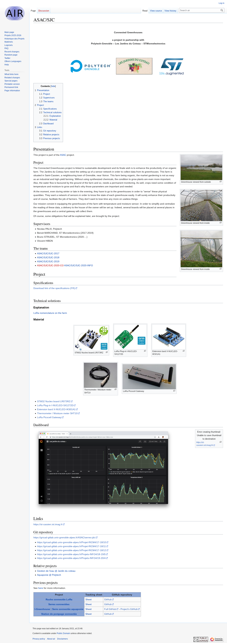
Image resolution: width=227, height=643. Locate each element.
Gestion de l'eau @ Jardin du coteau (56, 571)
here (40, 588)
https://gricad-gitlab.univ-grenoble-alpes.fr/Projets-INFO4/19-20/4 (71, 558)
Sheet (88, 599)
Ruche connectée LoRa (59, 599)
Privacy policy (39, 639)
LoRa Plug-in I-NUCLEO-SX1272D (55, 405)
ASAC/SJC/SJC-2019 (48, 261)
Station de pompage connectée (59, 614)
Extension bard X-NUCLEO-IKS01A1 (56, 409)
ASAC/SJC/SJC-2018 (48, 257)
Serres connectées (58, 604)
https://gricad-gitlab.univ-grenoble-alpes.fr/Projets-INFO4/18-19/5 (71, 554)
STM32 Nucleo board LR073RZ (53, 401)
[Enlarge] (220, 181)
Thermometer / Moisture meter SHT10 (57, 413)
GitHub (108, 599)
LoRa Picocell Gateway (49, 417)
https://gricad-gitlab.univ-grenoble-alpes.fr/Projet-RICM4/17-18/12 (71, 550)
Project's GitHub (128, 609)
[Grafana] (103, 469)
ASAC (63, 155)
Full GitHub (110, 609)
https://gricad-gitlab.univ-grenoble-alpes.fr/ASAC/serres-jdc (64, 537)
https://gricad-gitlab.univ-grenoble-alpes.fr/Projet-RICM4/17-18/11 (71, 546)
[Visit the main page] (14, 13)
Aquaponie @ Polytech (49, 575)
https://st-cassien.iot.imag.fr (47, 524)
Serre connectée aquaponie (67, 609)
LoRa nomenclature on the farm (50, 313)
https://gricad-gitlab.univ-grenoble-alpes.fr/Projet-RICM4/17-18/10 (71, 542)
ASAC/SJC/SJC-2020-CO (50, 265)
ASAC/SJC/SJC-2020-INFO (78, 265)
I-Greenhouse (42, 609)
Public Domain (63, 633)
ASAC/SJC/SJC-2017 (48, 253)
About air (51, 639)
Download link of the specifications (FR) (54, 288)
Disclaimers (62, 639)
